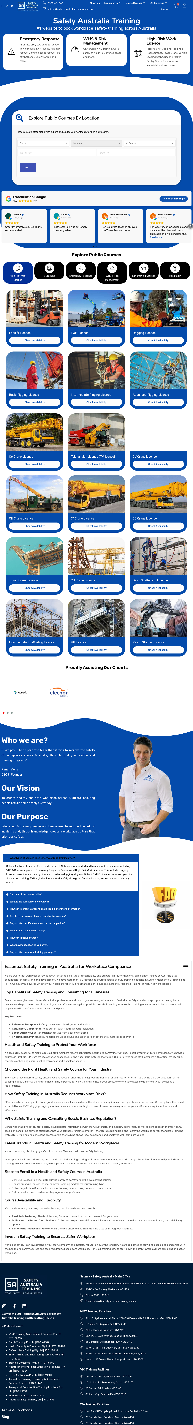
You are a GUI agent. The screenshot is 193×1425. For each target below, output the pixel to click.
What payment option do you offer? (29, 945)
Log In (164, 9)
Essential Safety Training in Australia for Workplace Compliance (68, 966)
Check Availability (35, 340)
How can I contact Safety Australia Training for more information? (45, 908)
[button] (96, 117)
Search (27, 167)
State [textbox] (23, 143)
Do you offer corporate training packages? (33, 952)
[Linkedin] (11, 6)
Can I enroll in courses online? (26, 894)
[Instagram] (7, 6)
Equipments (111, 3)
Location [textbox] (77, 143)
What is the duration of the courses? (29, 901)
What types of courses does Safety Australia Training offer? (42, 858)
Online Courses (134, 3)
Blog (5, 1416)
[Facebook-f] (14, 1306)
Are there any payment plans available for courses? (38, 916)
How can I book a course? (24, 937)
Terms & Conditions (17, 1410)
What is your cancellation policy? (27, 930)
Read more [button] (156, 237)
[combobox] (43, 143)
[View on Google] (8, 216)
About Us (95, 3)
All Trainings (157, 3)
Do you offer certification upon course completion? (37, 923)
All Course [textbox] (131, 143)
